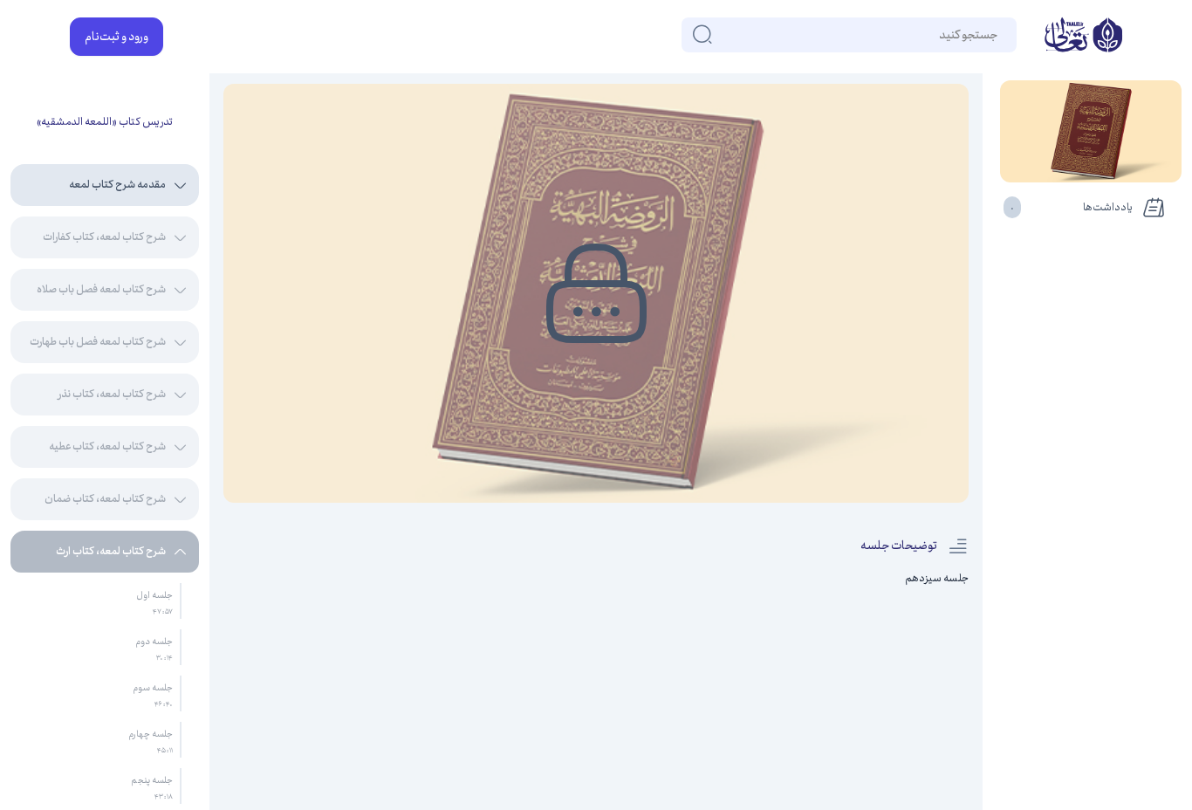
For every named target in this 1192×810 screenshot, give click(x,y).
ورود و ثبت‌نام (116, 36)
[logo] (1083, 36)
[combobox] (996, 34)
